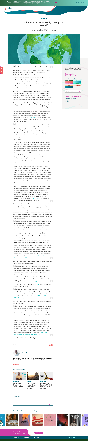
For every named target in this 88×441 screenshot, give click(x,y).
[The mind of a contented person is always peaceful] (24, 420)
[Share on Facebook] (1, 68)
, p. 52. (27, 334)
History (69, 83)
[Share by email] (50, 345)
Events (47, 8)
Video (34, 8)
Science (77, 83)
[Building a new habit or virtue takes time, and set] (12, 420)
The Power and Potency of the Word (47, 30)
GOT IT (55, 2)
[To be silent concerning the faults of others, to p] (50, 420)
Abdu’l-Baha (36, 198)
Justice (69, 82)
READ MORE (16, 364)
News (69, 85)
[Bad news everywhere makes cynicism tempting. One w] (76, 420)
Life (77, 80)
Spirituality (77, 85)
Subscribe (38, 432)
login (81, 8)
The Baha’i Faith (27, 8)
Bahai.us (45, 3)
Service (69, 80)
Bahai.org (48, 2)
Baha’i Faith (33, 117)
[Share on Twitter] (1, 71)
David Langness (27, 353)
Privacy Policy (26, 437)
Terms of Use (35, 437)
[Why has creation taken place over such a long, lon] (63, 420)
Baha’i (38, 284)
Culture (77, 82)
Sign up (78, 104)
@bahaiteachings (33, 411)
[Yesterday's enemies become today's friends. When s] (38, 420)
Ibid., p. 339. (34, 281)
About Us (18, 8)
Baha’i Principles (20, 344)
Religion (44, 18)
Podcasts (40, 8)
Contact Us (16, 437)
